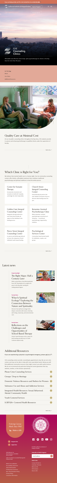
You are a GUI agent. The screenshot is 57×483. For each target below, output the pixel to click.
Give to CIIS (34, 470)
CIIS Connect (35, 468)
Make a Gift (16, 430)
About (6, 73)
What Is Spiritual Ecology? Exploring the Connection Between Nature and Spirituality (22, 302)
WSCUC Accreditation (11, 463)
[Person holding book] (45, 325)
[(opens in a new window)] (33, 439)
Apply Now (14, 444)
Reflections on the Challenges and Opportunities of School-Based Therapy (22, 329)
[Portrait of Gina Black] (45, 276)
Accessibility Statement (12, 465)
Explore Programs (36, 6)
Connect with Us (36, 12)
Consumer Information (12, 475)
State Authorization (11, 467)
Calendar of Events (36, 465)
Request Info (14, 441)
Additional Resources (10, 79)
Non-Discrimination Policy (13, 471)
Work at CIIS (35, 467)
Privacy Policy (9, 473)
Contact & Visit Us (36, 463)
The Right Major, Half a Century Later (22, 277)
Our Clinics (7, 76)
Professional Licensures (12, 469)
